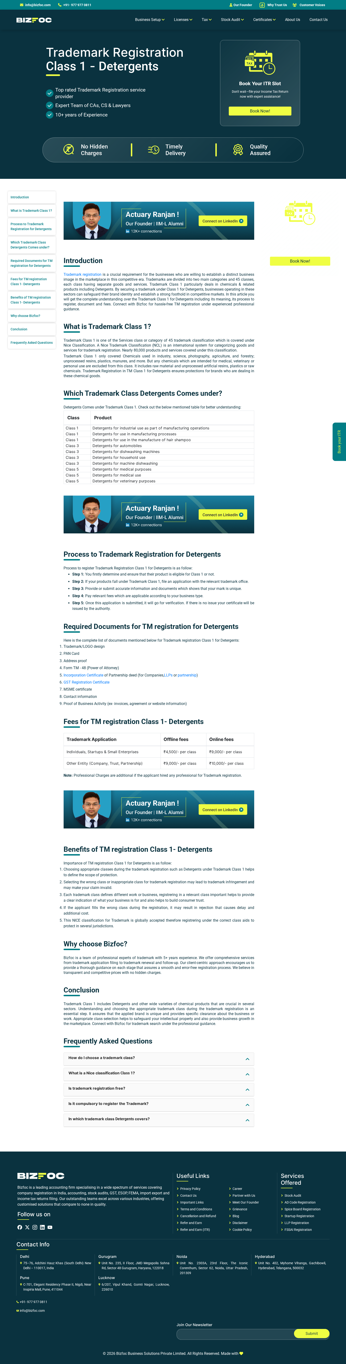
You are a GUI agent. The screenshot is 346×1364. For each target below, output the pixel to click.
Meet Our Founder (245, 1202)
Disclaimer (239, 1223)
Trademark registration (82, 274)
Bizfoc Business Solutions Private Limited (150, 1353)
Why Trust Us (277, 5)
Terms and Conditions (195, 1209)
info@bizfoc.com (38, 5)
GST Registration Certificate (86, 682)
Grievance (239, 1209)
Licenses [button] (181, 19)
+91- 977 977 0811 (77, 5)
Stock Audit (292, 1195)
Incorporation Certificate (83, 675)
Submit (312, 1333)
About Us (292, 19)
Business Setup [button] (148, 19)
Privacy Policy (190, 1189)
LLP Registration (296, 1223)
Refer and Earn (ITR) (194, 1230)
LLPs (168, 675)
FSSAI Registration (297, 1230)
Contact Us (319, 19)
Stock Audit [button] (231, 19)
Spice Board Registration (302, 1209)
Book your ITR (339, 441)
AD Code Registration (299, 1202)
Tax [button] (205, 19)
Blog (235, 1216)
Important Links (191, 1202)
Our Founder (242, 5)
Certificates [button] (263, 19)
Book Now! (260, 111)
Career (236, 1189)
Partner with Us (243, 1195)
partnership (187, 675)
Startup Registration (298, 1216)
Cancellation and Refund (197, 1216)
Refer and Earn (190, 1223)
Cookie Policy (241, 1230)
